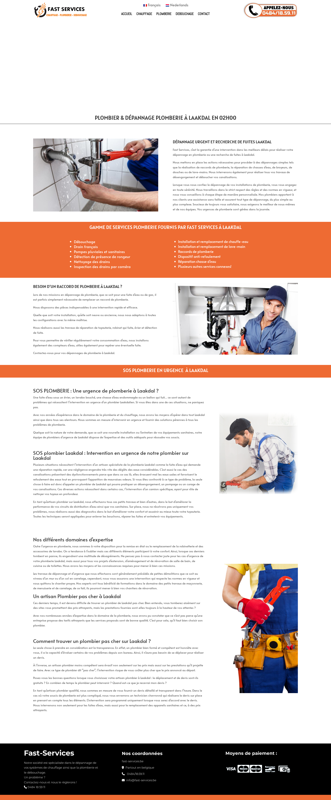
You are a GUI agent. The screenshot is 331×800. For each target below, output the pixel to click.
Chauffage (144, 13)
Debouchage (185, 13)
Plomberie (163, 13)
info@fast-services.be (140, 780)
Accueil (126, 13)
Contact (204, 13)
